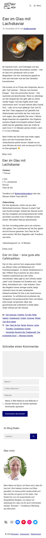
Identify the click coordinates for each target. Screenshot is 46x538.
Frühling (20, 315)
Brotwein (15, 534)
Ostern (23, 318)
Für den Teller (31, 315)
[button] (30, 5)
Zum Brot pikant (9, 322)
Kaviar (23, 325)
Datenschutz (36, 534)
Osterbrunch (14, 318)
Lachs (36, 325)
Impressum (24, 534)
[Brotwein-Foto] (15, 479)
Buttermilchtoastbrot (23, 193)
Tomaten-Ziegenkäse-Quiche (18, 329)
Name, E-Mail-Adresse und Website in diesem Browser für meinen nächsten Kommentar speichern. (21, 404)
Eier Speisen (11, 315)
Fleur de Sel (15, 325)
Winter (37, 318)
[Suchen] (33, 436)
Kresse (30, 325)
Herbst (5, 318)
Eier (7, 325)
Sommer (30, 318)
